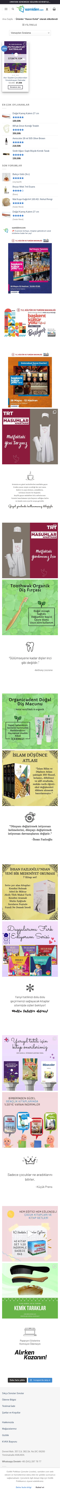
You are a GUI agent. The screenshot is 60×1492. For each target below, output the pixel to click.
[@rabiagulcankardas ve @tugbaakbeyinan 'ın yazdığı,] (30, 949)
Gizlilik (5, 1435)
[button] (6, 9)
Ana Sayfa (7, 19)
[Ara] (13, 9)
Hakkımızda (8, 1422)
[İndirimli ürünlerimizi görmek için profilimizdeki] (30, 1120)
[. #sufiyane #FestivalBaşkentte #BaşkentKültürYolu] (30, 265)
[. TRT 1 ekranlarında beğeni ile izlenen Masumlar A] (30, 436)
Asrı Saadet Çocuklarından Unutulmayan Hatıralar (15, 79)
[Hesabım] (47, 9)
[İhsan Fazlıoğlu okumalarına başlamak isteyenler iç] (30, 892)
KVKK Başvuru (9, 1441)
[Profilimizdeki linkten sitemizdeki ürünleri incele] (30, 607)
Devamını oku (15, 87)
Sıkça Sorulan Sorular (13, 1393)
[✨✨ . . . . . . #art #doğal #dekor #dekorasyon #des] (30, 664)
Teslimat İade (8, 1406)
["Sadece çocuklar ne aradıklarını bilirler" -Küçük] (30, 1177)
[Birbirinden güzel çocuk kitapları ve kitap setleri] (30, 1234)
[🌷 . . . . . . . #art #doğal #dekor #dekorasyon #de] (30, 835)
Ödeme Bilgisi (9, 1400)
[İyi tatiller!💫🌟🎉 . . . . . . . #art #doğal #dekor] (30, 1006)
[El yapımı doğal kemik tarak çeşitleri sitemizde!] (30, 1291)
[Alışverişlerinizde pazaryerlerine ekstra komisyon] (30, 1347)
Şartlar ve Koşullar (11, 1412)
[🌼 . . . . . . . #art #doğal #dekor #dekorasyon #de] (30, 721)
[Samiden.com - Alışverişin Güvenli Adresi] (29, 9)
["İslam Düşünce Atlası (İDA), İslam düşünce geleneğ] (30, 778)
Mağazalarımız (9, 1429)
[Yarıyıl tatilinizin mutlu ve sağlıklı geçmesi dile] (30, 1063)
